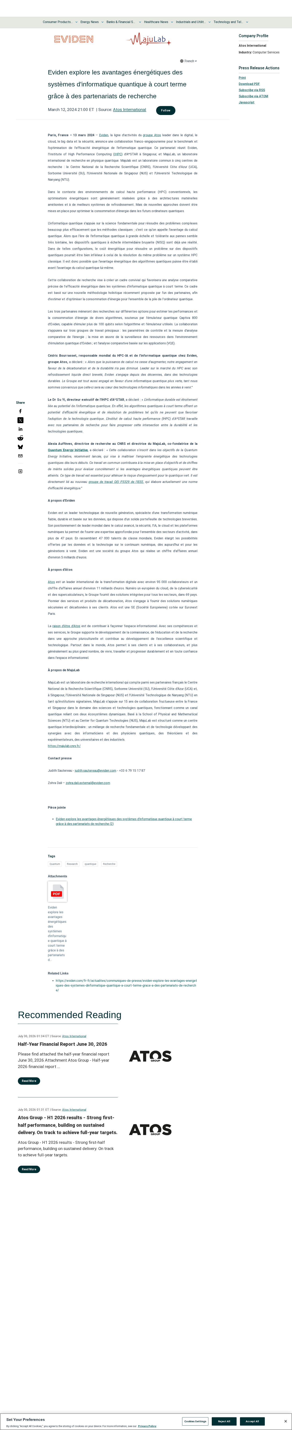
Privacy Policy (147, 1425)
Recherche (109, 863)
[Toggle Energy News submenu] (102, 22)
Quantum (55, 863)
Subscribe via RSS (252, 90)
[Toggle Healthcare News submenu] (172, 22)
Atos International (129, 109)
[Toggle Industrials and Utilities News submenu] (210, 22)
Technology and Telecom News (228, 22)
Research (72, 863)
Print (242, 78)
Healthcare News (156, 22)
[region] (146, 1421)
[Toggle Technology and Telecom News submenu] (247, 22)
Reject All (224, 1421)
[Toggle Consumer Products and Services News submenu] (76, 22)
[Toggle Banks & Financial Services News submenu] (140, 22)
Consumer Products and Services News (58, 22)
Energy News (89, 22)
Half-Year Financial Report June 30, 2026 (62, 1044)
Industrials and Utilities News (191, 22)
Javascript (246, 102)
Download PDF (249, 84)
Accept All (252, 1421)
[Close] (285, 1421)
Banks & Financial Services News (121, 22)
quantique (90, 863)
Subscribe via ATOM (253, 96)
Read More (29, 1080)
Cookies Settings (195, 1421)
